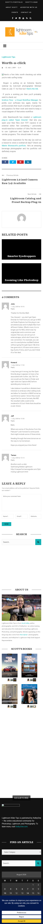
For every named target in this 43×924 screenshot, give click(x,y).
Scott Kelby (25, 623)
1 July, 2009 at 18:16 (17, 306)
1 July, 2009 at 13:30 (17, 418)
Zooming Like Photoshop (21, 280)
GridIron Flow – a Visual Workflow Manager (20, 100)
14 (28, 893)
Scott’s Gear (32, 2)
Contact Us (26, 12)
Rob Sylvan (23, 635)
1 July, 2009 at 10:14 (17, 458)
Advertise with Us (28, 7)
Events (15, 12)
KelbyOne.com (22, 826)
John (13, 304)
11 (11, 893)
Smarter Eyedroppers (22, 256)
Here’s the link (32, 89)
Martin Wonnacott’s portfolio (14, 146)
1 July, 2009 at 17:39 (17, 365)
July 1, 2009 (12, 67)
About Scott (12, 7)
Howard (14, 362)
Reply (13, 309)
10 (5, 893)
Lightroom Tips (8, 57)
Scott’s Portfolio (14, 2)
